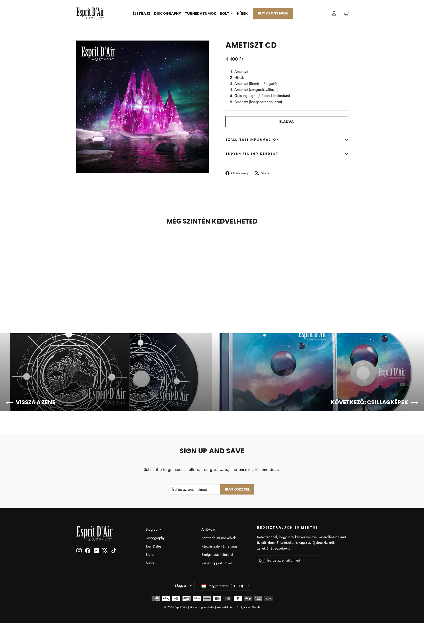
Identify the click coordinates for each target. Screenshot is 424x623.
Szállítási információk (252, 140)
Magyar (180, 585)
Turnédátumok (200, 13)
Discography (167, 13)
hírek (242, 13)
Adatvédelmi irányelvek (218, 537)
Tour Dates (153, 546)
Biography (153, 529)
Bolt (225, 13)
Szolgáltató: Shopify (248, 607)
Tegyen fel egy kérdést (251, 154)
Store (150, 554)
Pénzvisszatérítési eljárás (219, 546)
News (150, 563)
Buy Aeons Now (273, 13)
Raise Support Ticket (216, 563)
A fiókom (208, 529)
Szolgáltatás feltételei (217, 554)
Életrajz (141, 13)
